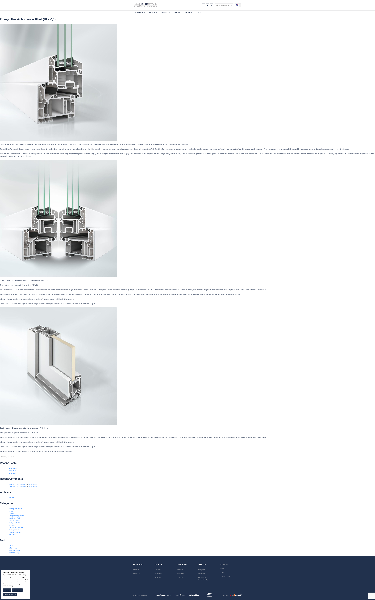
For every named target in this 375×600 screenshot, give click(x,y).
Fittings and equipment (16, 516)
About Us (177, 12)
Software (12, 525)
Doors (11, 511)
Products (136, 570)
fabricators (12, 471)
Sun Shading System (16, 527)
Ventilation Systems (15, 532)
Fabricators (165, 12)
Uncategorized (14, 530)
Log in (11, 546)
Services (158, 577)
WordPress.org (14, 553)
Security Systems (15, 520)
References (188, 12)
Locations (201, 574)
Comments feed (14, 550)
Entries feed (13, 548)
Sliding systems (14, 523)
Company (201, 570)
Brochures (136, 574)
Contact (199, 12)
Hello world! (13, 468)
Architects (153, 12)
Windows (12, 534)
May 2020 (12, 498)
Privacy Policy (225, 576)
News (222, 568)
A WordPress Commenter (17, 484)
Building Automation (15, 509)
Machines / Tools (15, 518)
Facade (11, 513)
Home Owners (140, 12)
